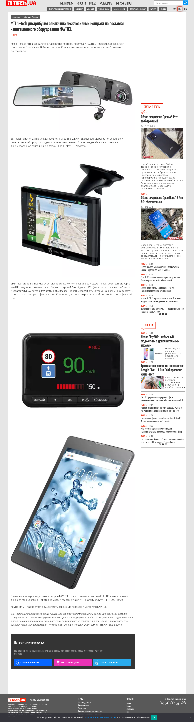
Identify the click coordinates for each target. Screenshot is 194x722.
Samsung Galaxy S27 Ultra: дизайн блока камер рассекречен (162, 433)
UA (174, 9)
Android (90, 9)
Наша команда (83, 705)
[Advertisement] (163, 39)
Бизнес (153, 9)
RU (179, 9)
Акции (129, 703)
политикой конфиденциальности (100, 717)
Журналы (130, 708)
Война (163, 9)
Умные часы (103, 9)
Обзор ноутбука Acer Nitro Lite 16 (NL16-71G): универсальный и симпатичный (160, 300)
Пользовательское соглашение (90, 711)
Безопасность (119, 9)
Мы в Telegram (109, 662)
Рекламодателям (84, 702)
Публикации (66, 3)
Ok (154, 717)
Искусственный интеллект (59, 9)
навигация (16, 17)
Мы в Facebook (30, 662)
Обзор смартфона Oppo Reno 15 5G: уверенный (161, 308)
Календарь (106, 3)
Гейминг (79, 9)
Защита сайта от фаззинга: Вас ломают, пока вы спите (162, 289)
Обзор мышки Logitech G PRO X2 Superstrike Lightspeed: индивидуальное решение (160, 279)
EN (185, 9)
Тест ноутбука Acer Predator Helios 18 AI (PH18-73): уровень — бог (161, 268)
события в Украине (31, 17)
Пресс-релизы (123, 3)
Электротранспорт (138, 9)
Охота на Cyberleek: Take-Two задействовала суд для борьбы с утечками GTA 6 (162, 412)
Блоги (129, 706)
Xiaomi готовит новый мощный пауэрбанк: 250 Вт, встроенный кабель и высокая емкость (161, 423)
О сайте (81, 699)
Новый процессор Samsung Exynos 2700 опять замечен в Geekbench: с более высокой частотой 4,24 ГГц (162, 400)
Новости (81, 3)
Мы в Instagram (70, 662)
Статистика (82, 708)
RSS (128, 711)
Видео (92, 3)
